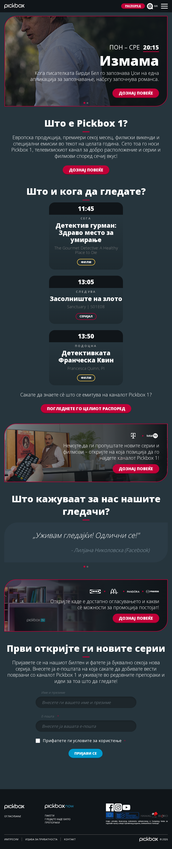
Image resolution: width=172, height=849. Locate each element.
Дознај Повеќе (86, 170)
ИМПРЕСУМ (11, 839)
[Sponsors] (137, 818)
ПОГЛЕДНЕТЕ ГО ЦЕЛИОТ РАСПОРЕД (86, 408)
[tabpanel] (86, 61)
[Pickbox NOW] (59, 808)
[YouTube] (126, 808)
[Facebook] (110, 808)
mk (156, 6)
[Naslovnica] (14, 7)
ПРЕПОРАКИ (52, 822)
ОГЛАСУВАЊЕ (12, 816)
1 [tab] (84, 103)
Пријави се (85, 753)
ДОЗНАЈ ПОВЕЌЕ (136, 93)
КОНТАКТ (70, 839)
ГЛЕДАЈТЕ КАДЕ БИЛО (58, 819)
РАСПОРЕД (133, 6)
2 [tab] (87, 103)
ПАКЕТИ (49, 815)
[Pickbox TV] (18, 809)
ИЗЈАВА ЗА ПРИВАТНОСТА (41, 839)
